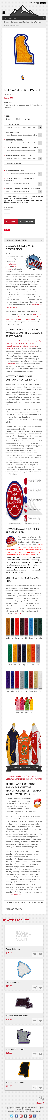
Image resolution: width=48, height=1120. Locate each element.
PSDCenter (36, 1111)
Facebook (16, 1116)
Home (6, 22)
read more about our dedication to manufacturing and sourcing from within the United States (23, 316)
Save (8, 230)
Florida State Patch (13, 949)
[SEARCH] (44, 18)
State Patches (36, 22)
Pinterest (21, 1116)
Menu (43, 3)
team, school (24, 341)
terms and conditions (13, 894)
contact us (11, 363)
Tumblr (25, 1116)
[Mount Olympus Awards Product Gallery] (24, 747)
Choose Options (35, 954)
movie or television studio (25, 343)
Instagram (34, 1116)
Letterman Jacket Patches (20, 22)
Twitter (12, 1116)
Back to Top (41, 1103)
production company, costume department (21, 346)
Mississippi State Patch (15, 1082)
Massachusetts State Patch (17, 1016)
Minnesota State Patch (15, 1049)
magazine (9, 348)
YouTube (30, 1116)
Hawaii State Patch (13, 982)
